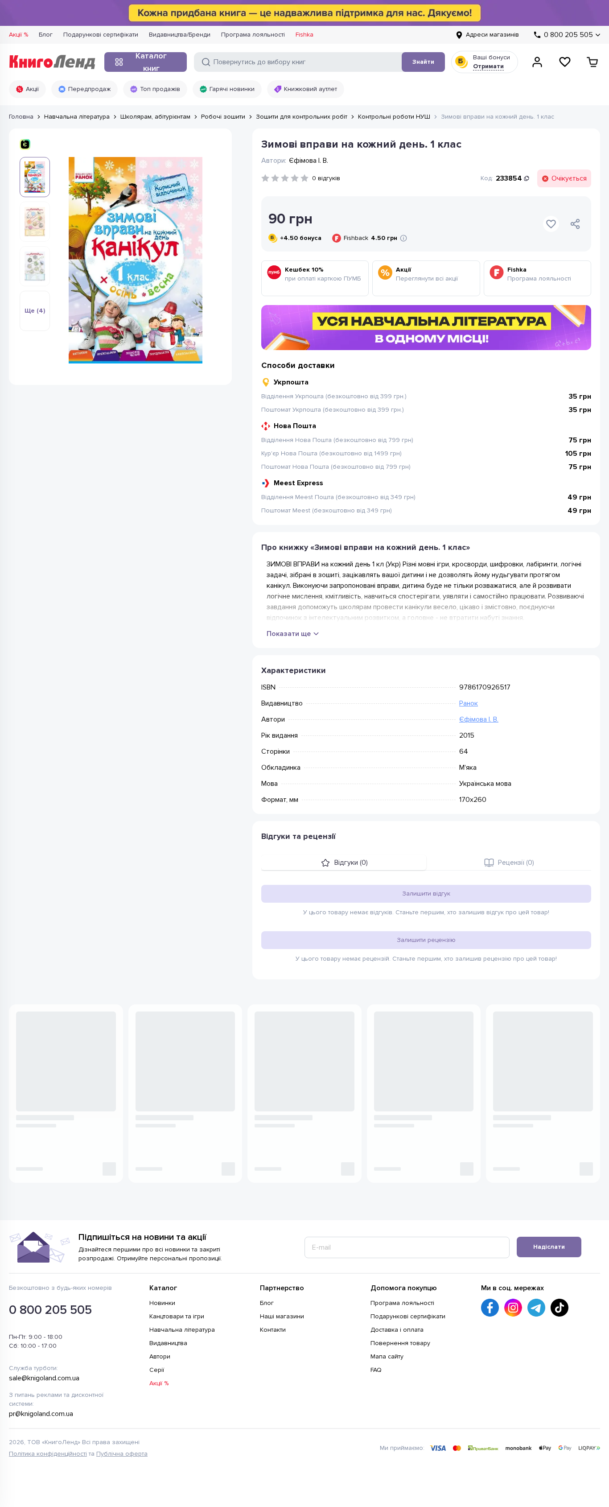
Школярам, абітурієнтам (155, 116)
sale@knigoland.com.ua (44, 1378)
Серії (156, 1370)
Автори (159, 1356)
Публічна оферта (122, 1453)
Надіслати (549, 1247)
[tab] (343, 862)
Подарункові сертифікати (100, 34)
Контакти (273, 1330)
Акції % (18, 34)
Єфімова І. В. (478, 719)
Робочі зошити (223, 116)
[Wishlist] (564, 62)
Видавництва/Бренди (179, 34)
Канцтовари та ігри (176, 1316)
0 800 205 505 (50, 1309)
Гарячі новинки (232, 89)
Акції (32, 89)
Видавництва (168, 1343)
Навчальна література (77, 116)
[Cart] (592, 62)
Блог (46, 34)
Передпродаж (89, 89)
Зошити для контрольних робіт (301, 116)
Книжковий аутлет (310, 89)
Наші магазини (282, 1316)
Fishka (304, 34)
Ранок (468, 703)
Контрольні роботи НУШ (394, 116)
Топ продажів (160, 89)
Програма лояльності (253, 34)
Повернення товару (400, 1343)
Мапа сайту (386, 1356)
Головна (21, 116)
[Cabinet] (537, 62)
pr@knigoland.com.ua (41, 1413)
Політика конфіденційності (48, 1453)
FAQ (376, 1370)
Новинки (162, 1303)
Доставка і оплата (397, 1330)
